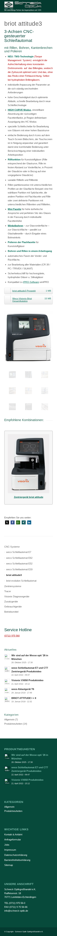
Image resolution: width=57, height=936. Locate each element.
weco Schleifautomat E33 (19, 569)
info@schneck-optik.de (16, 910)
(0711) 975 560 (12, 635)
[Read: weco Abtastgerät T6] (7, 690)
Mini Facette (14, 209)
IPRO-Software (31, 282)
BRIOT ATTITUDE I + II (23, 698)
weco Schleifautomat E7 (18, 552)
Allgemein (9, 719)
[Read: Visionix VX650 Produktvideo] (7, 682)
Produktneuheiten (13, 723)
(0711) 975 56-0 (17, 903)
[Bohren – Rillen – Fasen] (12, 391)
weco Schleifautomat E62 (19, 558)
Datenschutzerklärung (15, 855)
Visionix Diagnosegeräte (16, 596)
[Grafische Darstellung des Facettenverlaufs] (12, 375)
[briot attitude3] (28, 337)
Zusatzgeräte (11, 601)
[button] (7, 522)
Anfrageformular (12, 839)
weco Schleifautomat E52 (19, 563)
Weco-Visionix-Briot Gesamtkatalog (31, 299)
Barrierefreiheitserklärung (17, 860)
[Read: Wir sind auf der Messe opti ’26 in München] (7, 657)
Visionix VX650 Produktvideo (27, 680)
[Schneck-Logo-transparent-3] (23, 6)
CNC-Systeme (12, 546)
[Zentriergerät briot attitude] (28, 463)
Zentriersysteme (12, 586)
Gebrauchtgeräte (13, 606)
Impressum (10, 849)
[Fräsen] (28, 391)
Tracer (7, 591)
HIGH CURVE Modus (19, 110)
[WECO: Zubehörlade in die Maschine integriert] (45, 407)
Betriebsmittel (11, 611)
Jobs (6, 844)
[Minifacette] (12, 407)
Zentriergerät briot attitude (28, 497)
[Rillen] (45, 375)
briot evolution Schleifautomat (21, 580)
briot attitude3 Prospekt (31, 291)
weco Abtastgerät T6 (22, 689)
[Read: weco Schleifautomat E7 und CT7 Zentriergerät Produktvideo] (7, 669)
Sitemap (8, 865)
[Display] (28, 375)
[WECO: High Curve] (28, 407)
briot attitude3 (14, 575)
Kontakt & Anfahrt (13, 834)
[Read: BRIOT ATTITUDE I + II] (7, 699)
